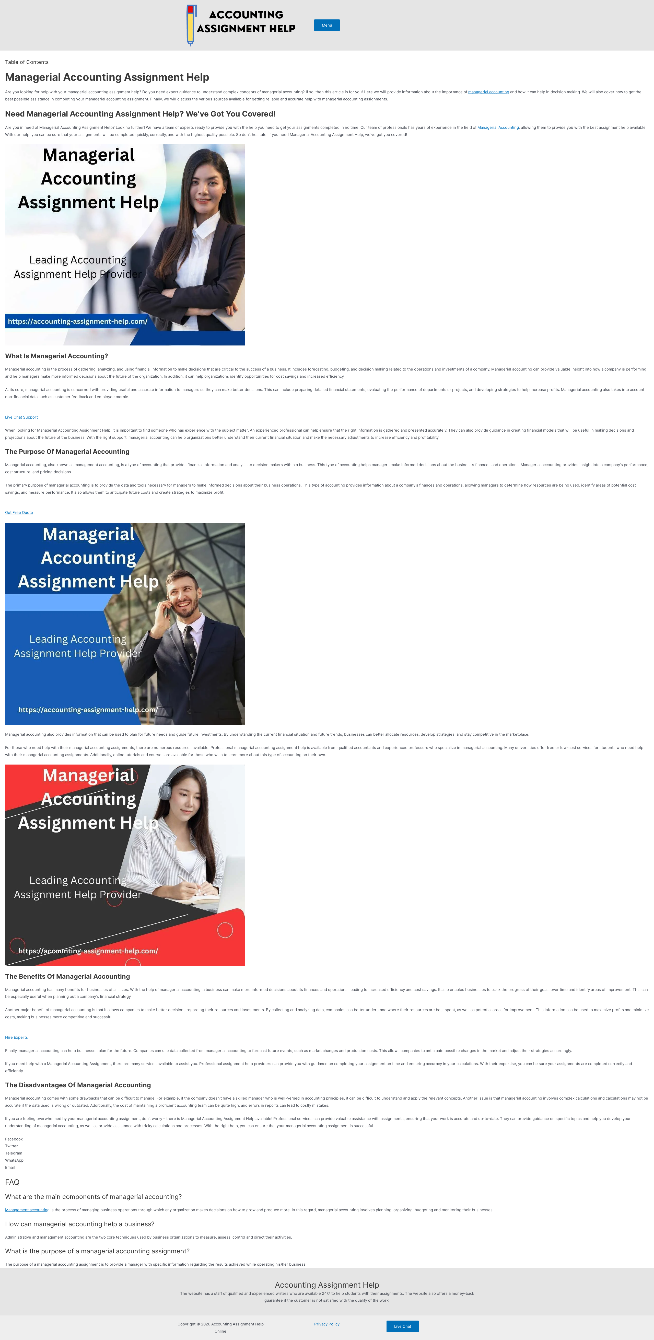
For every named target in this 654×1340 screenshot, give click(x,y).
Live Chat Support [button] (21, 417)
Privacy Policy (327, 1324)
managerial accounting (488, 91)
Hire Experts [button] (16, 1037)
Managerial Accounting (498, 127)
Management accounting (27, 1209)
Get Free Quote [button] (19, 512)
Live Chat (402, 1326)
